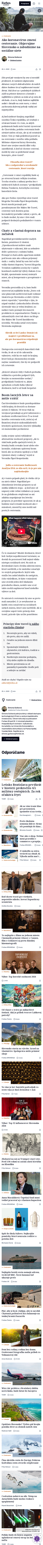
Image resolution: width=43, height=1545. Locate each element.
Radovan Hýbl (6, 1431)
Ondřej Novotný (7, 906)
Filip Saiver (6, 1094)
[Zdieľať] (37, 69)
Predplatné (25, 3)
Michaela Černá (7, 1243)
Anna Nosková (7, 1359)
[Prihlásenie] (34, 3)
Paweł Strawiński (8, 1505)
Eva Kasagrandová (26, 815)
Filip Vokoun (24, 860)
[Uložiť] (40, 69)
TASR (4, 799)
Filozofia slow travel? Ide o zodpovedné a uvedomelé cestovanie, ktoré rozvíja (21, 165)
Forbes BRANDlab (26, 845)
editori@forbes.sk (9, 683)
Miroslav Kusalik (26, 830)
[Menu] (39, 3)
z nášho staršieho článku (21, 625)
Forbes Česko (7, 1019)
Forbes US (5, 1281)
